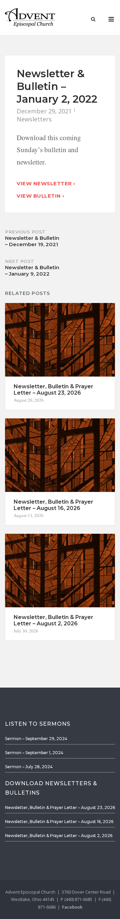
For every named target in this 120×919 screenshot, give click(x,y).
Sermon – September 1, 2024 (34, 752)
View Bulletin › (40, 196)
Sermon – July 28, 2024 (29, 766)
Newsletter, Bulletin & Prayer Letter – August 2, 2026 (58, 835)
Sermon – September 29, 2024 (36, 738)
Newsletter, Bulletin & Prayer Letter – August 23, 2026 (60, 807)
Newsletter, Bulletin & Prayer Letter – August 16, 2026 (59, 821)
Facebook (72, 907)
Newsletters (34, 119)
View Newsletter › (46, 183)
